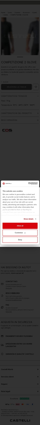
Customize (19, 233)
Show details (28, 219)
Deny (20, 239)
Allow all (20, 226)
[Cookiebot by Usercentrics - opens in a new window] (28, 183)
